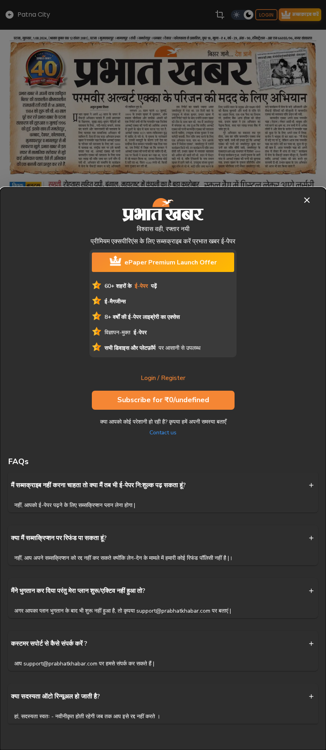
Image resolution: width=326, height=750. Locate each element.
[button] (163, 485)
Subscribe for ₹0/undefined (163, 400)
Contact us (163, 432)
